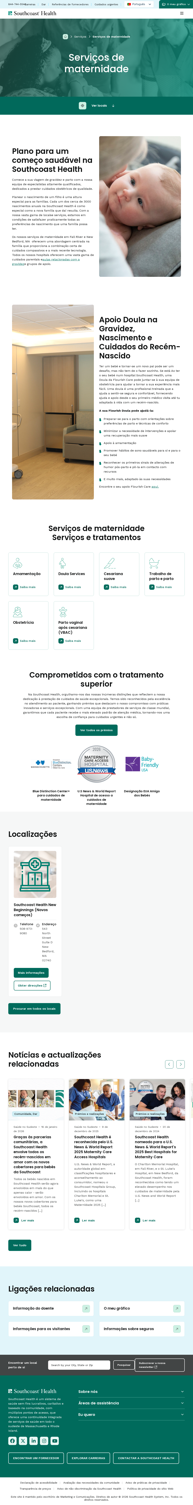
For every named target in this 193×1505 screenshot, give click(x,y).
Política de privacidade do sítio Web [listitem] (150, 1488)
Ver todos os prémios (96, 730)
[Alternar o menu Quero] (131, 1414)
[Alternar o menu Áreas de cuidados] (131, 1403)
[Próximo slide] (180, 1064)
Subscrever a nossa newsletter (152, 1365)
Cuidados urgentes (106, 4)
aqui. (155, 486)
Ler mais (27, 1220)
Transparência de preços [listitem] (35, 1488)
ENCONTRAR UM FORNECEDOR (36, 1458)
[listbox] (139, 4)
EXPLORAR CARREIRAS (88, 1458)
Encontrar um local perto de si (22, 1365)
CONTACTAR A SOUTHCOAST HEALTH (146, 1458)
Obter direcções (30, 985)
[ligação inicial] (32, 1391)
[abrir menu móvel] (182, 13)
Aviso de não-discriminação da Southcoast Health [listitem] (89, 1488)
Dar (43, 4)
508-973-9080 (26, 931)
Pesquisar (124, 1364)
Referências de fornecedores (70, 4)
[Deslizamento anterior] (169, 1064)
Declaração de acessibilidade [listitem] (38, 1482)
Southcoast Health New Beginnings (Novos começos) (35, 909)
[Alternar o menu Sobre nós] (131, 1391)
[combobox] (79, 1365)
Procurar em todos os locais (34, 1008)
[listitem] (12, 1441)
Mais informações (31, 972)
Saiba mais (27, 587)
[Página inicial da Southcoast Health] (32, 13)
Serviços (80, 36)
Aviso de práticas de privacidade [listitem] (146, 1482)
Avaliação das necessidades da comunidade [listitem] (91, 1482)
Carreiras (30, 4)
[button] (176, 4)
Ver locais (99, 105)
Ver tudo (19, 1245)
